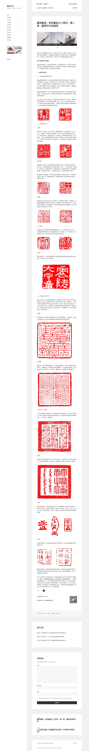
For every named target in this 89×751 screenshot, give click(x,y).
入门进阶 (9, 20)
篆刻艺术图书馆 (73, 4)
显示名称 (39, 685)
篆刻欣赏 (44, 8)
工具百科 (9, 22)
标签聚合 (51, 743)
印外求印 (9, 35)
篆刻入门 (58, 613)
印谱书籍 (9, 25)
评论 (38, 665)
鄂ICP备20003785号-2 (48, 747)
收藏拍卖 (9, 37)
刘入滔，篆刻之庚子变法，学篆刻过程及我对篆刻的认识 (51, 640)
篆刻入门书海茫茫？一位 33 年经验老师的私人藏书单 (50, 636)
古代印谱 (74, 8)
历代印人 (39, 743)
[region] (57, 41)
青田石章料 (39, 4)
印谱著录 (43, 743)
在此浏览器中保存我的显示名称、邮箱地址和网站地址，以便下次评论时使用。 (56, 698)
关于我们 (9, 40)
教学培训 (9, 30)
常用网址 (47, 743)
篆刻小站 (10, 6)
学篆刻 (53, 613)
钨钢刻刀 (46, 4)
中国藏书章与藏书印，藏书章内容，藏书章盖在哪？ (57, 579)
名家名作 (9, 32)
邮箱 (38, 691)
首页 (8, 15)
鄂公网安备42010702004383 (57, 747)
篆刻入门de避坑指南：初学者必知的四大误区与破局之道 (51, 633)
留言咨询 (75, 743)
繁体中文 (9, 59)
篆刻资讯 (9, 17)
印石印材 (9, 27)
